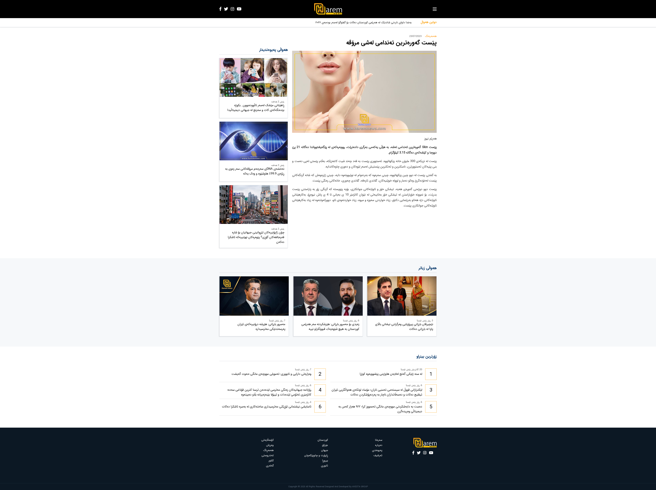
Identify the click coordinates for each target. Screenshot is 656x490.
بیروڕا (325, 460)
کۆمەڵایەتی (267, 440)
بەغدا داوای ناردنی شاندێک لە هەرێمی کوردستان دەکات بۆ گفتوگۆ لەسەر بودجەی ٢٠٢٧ (364, 22)
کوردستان (323, 440)
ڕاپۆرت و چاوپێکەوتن (316, 455)
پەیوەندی (377, 450)
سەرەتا (378, 440)
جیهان (324, 450)
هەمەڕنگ (268, 450)
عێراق (325, 445)
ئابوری (324, 466)
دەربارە (378, 445)
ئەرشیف (377, 455)
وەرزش (270, 445)
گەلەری (270, 466)
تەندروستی (268, 455)
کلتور (271, 460)
